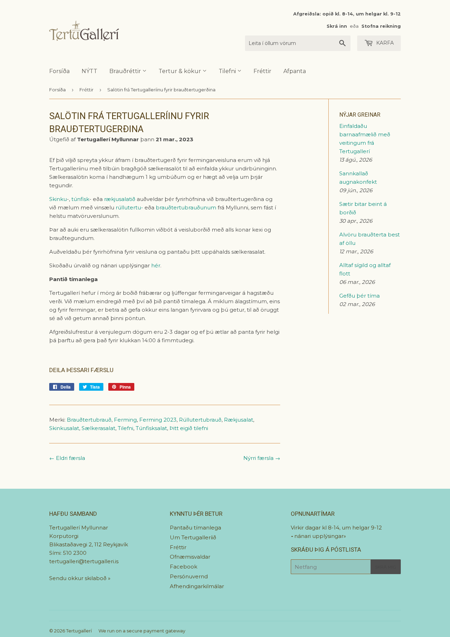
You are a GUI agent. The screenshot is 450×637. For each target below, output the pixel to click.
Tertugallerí (79, 630)
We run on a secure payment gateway (141, 630)
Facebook (183, 566)
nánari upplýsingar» (320, 536)
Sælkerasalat (98, 428)
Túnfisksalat (151, 428)
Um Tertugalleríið (193, 537)
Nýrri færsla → (261, 458)
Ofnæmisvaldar (190, 556)
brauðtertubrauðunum (186, 207)
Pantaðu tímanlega (195, 527)
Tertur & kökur (180, 71)
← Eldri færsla (67, 458)
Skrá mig (385, 567)
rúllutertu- (129, 207)
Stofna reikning (381, 26)
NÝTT (89, 71)
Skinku (58, 199)
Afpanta (294, 71)
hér (155, 265)
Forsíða (59, 71)
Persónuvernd (189, 576)
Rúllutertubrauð (200, 419)
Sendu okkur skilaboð (78, 578)
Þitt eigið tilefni (188, 428)
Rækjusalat (238, 419)
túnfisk (80, 199)
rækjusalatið (119, 199)
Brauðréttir (125, 71)
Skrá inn (337, 26)
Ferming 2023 (157, 419)
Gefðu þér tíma (359, 295)
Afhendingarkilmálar (197, 586)
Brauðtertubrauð (89, 419)
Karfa (384, 43)
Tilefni (228, 71)
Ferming (125, 419)
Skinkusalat (64, 428)
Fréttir (262, 71)
